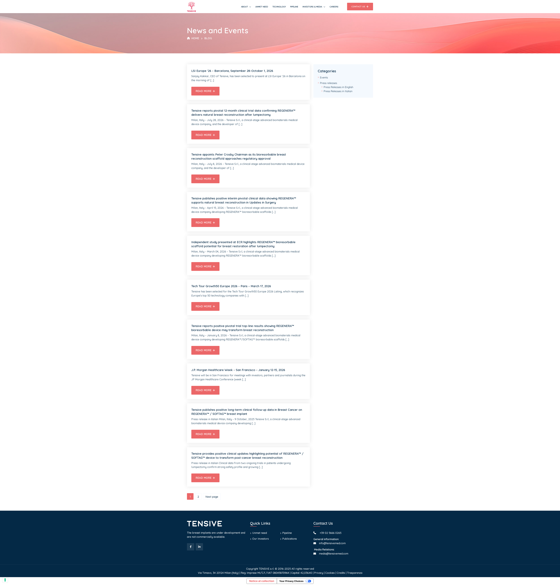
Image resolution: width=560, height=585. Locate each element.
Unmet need (261, 6)
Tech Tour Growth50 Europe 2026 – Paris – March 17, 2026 (231, 286)
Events (324, 77)
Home (195, 38)
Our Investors (260, 538)
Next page (211, 496)
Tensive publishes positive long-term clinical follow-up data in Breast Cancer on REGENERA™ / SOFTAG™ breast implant (246, 412)
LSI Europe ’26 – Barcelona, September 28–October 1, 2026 (232, 71)
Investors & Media (312, 6)
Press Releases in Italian (338, 91)
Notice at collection (261, 581)
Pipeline (294, 6)
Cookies (330, 573)
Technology (279, 6)
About (244, 6)
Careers (334, 6)
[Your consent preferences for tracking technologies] (5, 580)
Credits (341, 573)
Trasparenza (354, 573)
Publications (289, 538)
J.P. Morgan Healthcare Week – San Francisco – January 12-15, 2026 (238, 370)
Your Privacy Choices (291, 581)
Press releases (328, 83)
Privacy (318, 573)
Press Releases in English (338, 87)
